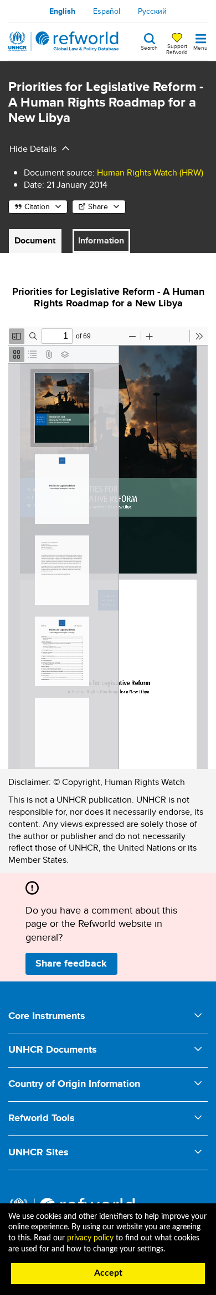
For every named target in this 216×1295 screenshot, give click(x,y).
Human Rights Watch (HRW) (150, 172)
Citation (37, 206)
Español (106, 11)
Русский (152, 11)
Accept (108, 1273)
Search (149, 47)
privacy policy (90, 1238)
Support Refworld (177, 48)
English (62, 11)
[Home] (63, 41)
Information (101, 240)
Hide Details (32, 148)
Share (98, 206)
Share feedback (71, 963)
